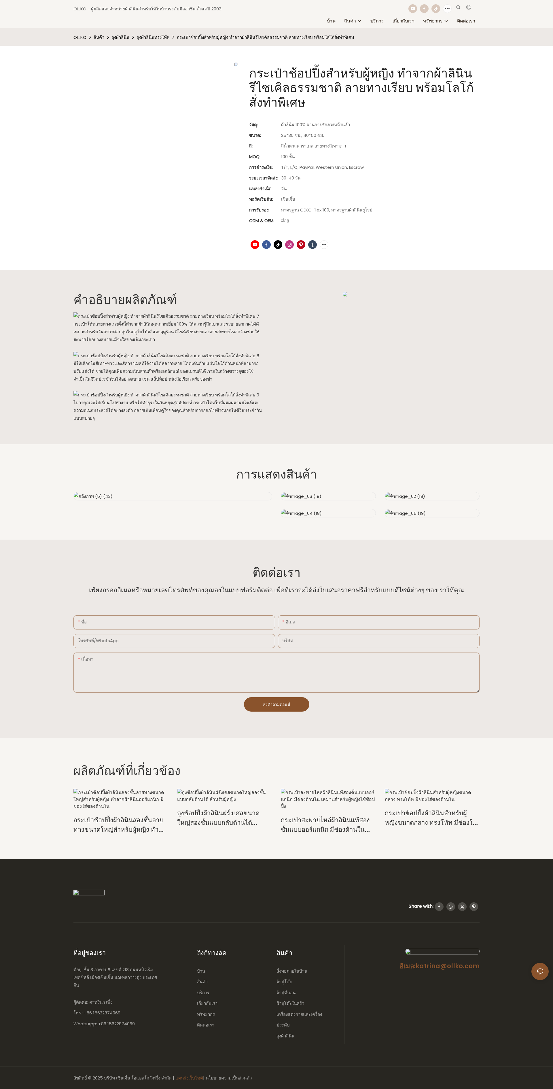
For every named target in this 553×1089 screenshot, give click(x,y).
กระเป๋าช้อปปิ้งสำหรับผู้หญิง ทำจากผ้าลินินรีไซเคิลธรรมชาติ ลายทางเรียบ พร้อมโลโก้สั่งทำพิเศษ (265, 37)
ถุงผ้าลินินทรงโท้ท (153, 37)
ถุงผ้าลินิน (120, 37)
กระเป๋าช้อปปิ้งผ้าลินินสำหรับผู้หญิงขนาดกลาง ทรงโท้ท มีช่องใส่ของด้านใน (430, 817)
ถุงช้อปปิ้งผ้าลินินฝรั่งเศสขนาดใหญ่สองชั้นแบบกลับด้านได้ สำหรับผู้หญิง (218, 817)
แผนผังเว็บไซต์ (189, 1078)
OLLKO (79, 37)
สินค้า (99, 37)
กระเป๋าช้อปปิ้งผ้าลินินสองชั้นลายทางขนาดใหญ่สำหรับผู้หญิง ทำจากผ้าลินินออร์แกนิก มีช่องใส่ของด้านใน (119, 824)
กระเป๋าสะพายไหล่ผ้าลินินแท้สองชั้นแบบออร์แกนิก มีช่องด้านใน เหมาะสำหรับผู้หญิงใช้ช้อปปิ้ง (325, 824)
